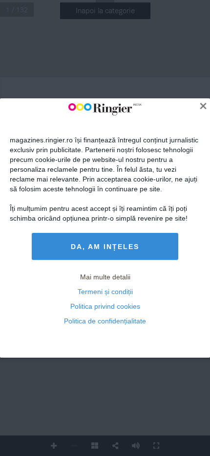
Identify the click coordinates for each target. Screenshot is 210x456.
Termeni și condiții (105, 292)
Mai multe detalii (105, 277)
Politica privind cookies (105, 306)
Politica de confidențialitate (105, 321)
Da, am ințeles (105, 247)
